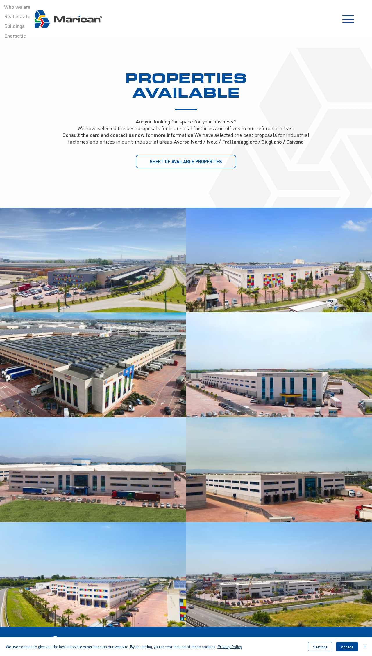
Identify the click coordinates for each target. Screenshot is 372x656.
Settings (320, 646)
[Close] (365, 646)
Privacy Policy (229, 646)
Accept (347, 646)
